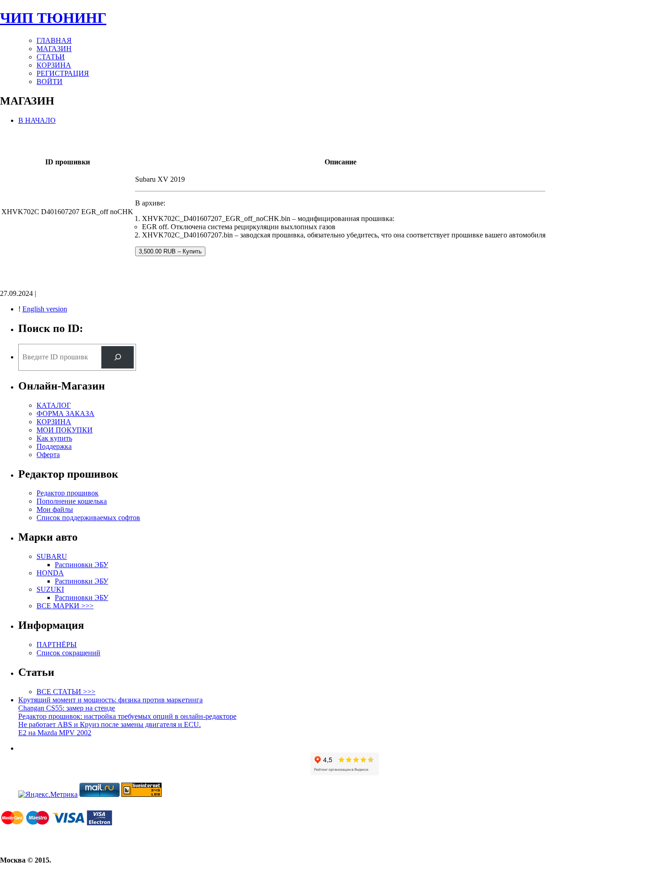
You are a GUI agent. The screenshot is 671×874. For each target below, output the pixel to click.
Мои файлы (55, 509)
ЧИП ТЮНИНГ (53, 18)
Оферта (48, 454)
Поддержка (54, 446)
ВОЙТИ (50, 81)
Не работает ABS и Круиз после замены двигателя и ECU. (109, 724)
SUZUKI (50, 589)
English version (44, 309)
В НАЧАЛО (37, 120)
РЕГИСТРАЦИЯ (63, 73)
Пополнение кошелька (72, 501)
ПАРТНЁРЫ (57, 644)
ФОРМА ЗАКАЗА (65, 413)
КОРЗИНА (54, 65)
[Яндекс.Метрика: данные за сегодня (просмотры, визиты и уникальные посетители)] (48, 794)
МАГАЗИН (54, 49)
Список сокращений (68, 653)
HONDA (50, 573)
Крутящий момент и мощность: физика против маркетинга (110, 700)
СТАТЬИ (51, 57)
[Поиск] (117, 357)
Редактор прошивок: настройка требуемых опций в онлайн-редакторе (127, 716)
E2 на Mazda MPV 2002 (54, 733)
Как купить (54, 438)
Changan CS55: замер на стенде (66, 708)
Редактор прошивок (68, 493)
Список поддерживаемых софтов (88, 517)
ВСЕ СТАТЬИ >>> (66, 691)
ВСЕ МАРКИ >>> (65, 606)
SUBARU (52, 556)
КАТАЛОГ (54, 405)
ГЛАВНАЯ (54, 40)
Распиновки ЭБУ (81, 565)
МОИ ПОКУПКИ (65, 430)
